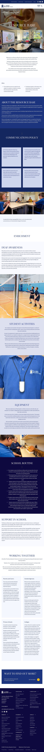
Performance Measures (20, 700)
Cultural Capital (33, 698)
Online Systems (14, 1)
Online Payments (5, 718)
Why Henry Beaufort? (20, 694)
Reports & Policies (19, 702)
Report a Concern (19, 738)
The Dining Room (19, 720)
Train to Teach (32, 725)
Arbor (35, 1)
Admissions (32, 718)
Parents (8, 12)
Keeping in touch (19, 734)
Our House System (19, 730)
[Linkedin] (42, 1)
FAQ (2, 738)
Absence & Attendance (6, 717)
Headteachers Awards (20, 717)
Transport (3, 726)
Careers (17, 728)
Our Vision (18, 695)
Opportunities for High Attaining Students (22, 706)
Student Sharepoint (28, 1)
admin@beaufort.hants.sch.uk (8, 709)
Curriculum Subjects (33, 695)
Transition (32, 722)
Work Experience (19, 723)
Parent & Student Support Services (6, 736)
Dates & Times (4, 720)
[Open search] (41, 6)
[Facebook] (40, 1)
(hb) (17, 697)
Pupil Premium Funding (6, 728)
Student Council (19, 726)
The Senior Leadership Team (21, 698)
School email (21, 1)
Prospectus (32, 717)
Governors (18, 703)
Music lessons (18, 725)
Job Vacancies (32, 723)
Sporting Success (5, 741)
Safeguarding (18, 736)
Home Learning (33, 700)
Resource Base (4, 731)
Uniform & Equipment (6, 730)
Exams (17, 722)
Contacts (17, 739)
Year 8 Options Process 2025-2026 (35, 704)
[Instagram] (38, 1)
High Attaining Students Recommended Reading (34, 707)
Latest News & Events (6, 723)
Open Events (32, 720)
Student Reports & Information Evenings (7, 734)
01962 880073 (5, 706)
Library (17, 718)
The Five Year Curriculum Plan (35, 694)
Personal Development (34, 697)
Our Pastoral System (19, 708)
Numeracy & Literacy (34, 702)
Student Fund (4, 740)
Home (3, 12)
